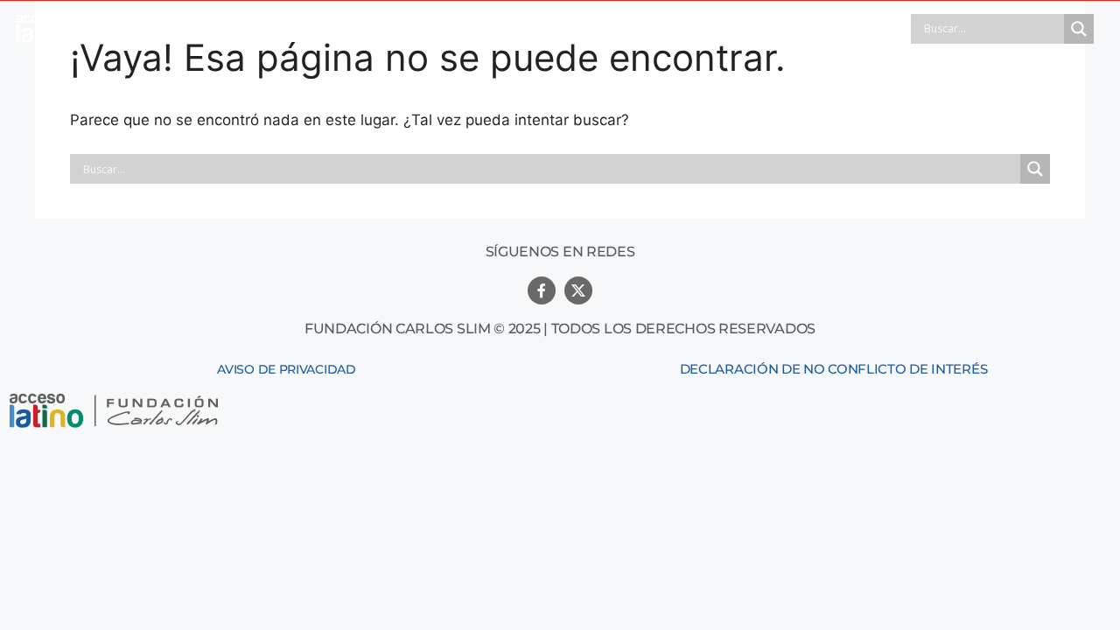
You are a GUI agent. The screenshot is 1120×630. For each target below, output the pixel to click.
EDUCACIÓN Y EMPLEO (777, 29)
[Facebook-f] (542, 290)
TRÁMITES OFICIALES (277, 29)
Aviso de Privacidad (286, 369)
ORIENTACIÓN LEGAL (446, 29)
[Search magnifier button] (1079, 29)
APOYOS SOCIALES (608, 29)
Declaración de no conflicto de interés (834, 368)
